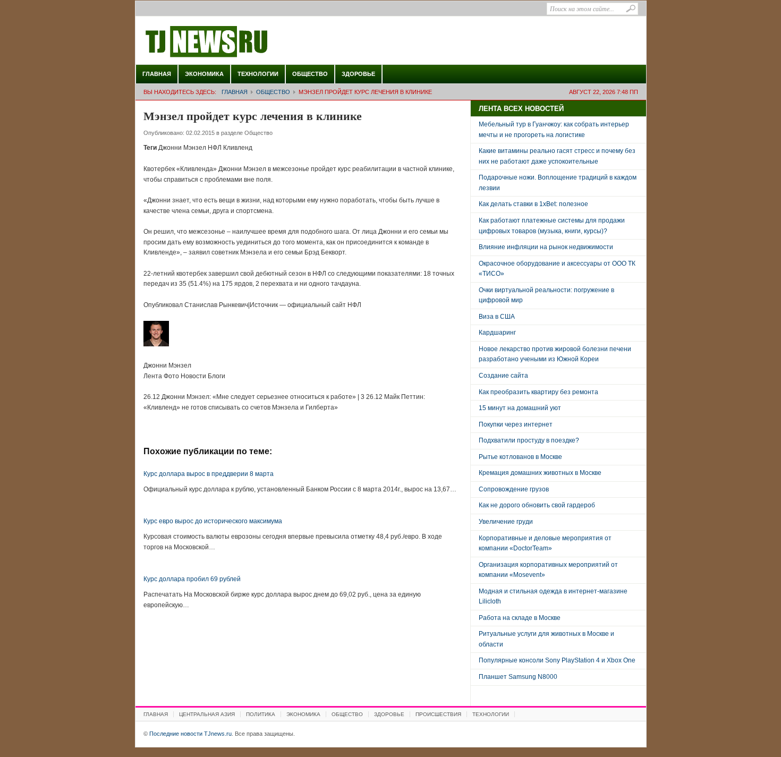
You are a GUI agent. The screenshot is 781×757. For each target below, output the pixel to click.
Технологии (257, 74)
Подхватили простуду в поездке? (529, 440)
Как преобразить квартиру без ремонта (538, 392)
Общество (310, 74)
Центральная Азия (207, 714)
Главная (156, 74)
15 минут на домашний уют (520, 408)
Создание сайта (503, 375)
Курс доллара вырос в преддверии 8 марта (208, 474)
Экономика (204, 74)
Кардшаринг (497, 332)
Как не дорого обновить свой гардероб (537, 505)
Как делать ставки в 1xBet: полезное (533, 204)
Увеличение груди (506, 521)
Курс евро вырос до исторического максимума (212, 521)
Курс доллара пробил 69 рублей (192, 579)
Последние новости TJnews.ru (236, 42)
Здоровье (358, 74)
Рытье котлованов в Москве (520, 457)
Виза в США (497, 316)
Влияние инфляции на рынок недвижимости (546, 247)
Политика (260, 714)
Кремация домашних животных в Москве (540, 473)
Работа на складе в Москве (520, 618)
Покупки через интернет (516, 424)
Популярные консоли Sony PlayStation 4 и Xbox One (557, 660)
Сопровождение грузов (514, 489)
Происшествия (438, 714)
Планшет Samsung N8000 (518, 677)
